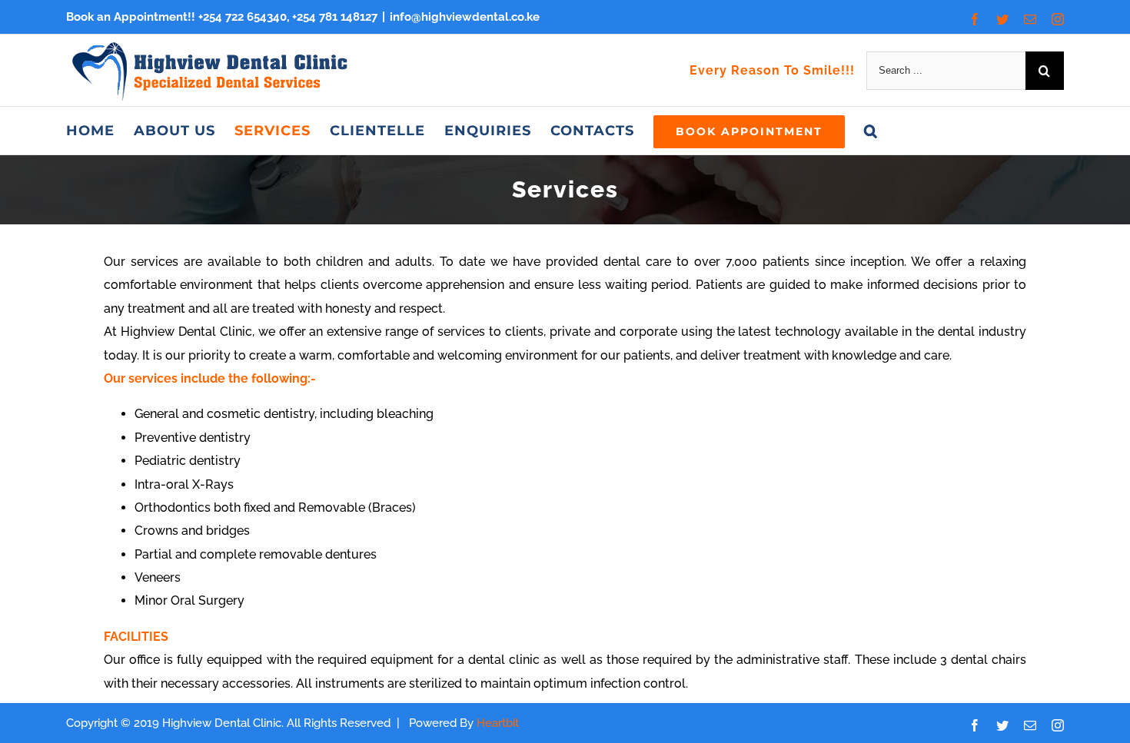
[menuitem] (90, 130)
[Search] (871, 130)
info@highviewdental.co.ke (465, 17)
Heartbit (498, 723)
